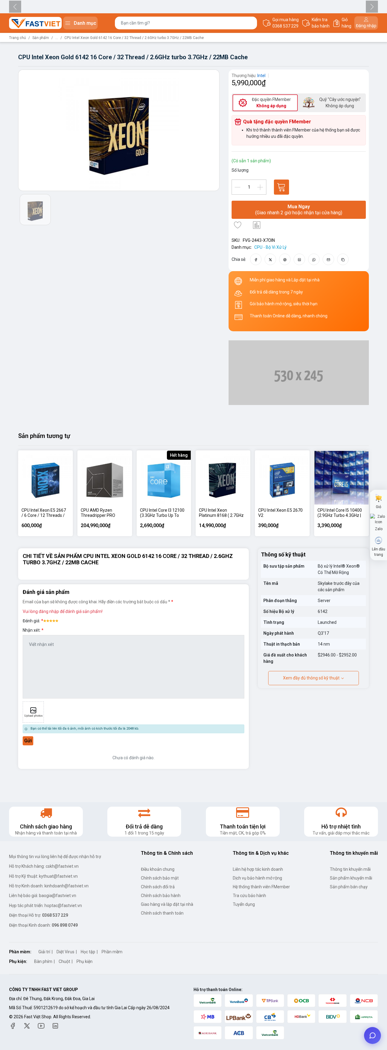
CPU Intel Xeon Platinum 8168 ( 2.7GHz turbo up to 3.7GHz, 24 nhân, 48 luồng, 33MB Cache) (221, 513)
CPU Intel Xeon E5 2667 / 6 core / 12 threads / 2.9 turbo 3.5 (43, 513)
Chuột (64, 961)
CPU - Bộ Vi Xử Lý (270, 247)
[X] (27, 1025)
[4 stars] (53, 620)
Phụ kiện (84, 961)
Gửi (28, 741)
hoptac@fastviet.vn (63, 905)
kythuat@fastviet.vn (58, 876)
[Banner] (299, 372)
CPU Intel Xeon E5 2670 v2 (280, 513)
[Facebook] (12, 1025)
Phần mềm (112, 951)
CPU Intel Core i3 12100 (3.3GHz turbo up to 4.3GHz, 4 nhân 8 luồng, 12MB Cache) (162, 513)
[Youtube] (41, 1025)
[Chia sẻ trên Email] (328, 259)
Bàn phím (43, 961)
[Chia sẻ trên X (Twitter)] (270, 259)
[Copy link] (343, 259)
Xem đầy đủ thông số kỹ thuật (311, 678)
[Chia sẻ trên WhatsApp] (314, 259)
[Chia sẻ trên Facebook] (256, 259)
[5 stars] (56, 620)
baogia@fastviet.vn (57, 895)
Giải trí (44, 951)
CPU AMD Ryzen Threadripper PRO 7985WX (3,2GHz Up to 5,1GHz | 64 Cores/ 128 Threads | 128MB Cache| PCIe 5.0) (103, 513)
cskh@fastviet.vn (62, 866)
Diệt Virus (65, 951)
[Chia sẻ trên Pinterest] (285, 259)
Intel (261, 75)
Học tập (88, 951)
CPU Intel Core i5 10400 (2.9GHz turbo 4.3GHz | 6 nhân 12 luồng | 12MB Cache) (339, 513)
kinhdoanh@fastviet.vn (66, 885)
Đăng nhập (366, 25)
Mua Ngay (298, 210)
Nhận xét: (32, 630)
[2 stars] (47, 620)
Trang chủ (17, 38)
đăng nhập (49, 611)
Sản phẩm (40, 38)
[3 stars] (50, 620)
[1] (281, 187)
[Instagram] (55, 1025)
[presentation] (15, 7)
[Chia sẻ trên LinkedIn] (299, 259)
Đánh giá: (31, 620)
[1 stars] (44, 620)
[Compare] (257, 225)
